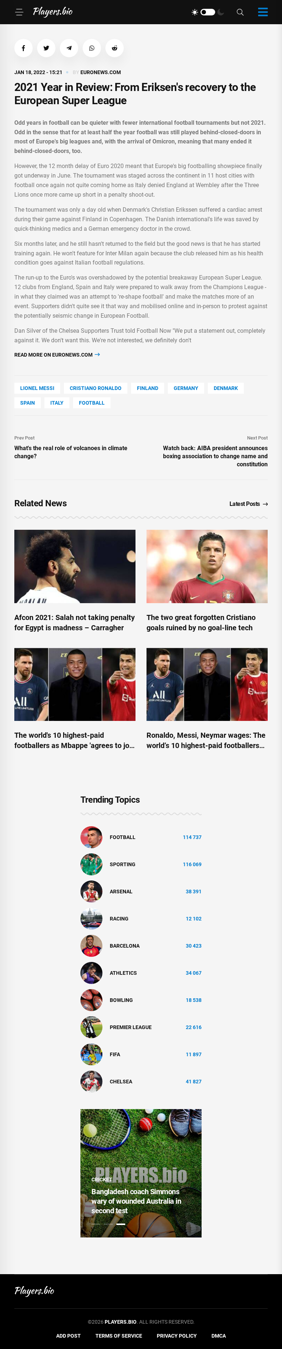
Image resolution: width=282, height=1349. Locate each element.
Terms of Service (118, 1336)
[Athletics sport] (91, 973)
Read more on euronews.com (54, 355)
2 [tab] (108, 1224)
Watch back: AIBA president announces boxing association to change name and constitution (215, 456)
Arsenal (121, 891)
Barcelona (125, 946)
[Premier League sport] (91, 1027)
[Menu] (19, 12)
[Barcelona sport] (91, 945)
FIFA (115, 1054)
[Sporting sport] (91, 864)
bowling (121, 1000)
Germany (186, 388)
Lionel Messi (37, 388)
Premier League (131, 1027)
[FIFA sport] (91, 1054)
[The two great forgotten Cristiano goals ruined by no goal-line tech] (207, 566)
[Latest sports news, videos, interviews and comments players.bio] (53, 12)
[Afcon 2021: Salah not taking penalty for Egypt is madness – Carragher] (74, 566)
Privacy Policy (177, 1336)
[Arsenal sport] (91, 891)
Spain (27, 403)
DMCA (219, 1336)
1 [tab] (95, 1224)
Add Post (68, 1336)
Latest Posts (244, 503)
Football (92, 403)
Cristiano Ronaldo (96, 388)
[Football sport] (91, 837)
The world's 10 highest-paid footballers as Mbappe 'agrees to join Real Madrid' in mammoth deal (74, 745)
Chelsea (121, 1081)
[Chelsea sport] (91, 1081)
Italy (57, 403)
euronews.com (100, 72)
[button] (23, 48)
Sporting (122, 864)
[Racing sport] (91, 918)
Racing (119, 919)
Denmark (226, 388)
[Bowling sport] (91, 1000)
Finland (147, 388)
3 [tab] (120, 1224)
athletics (123, 973)
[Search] (240, 12)
